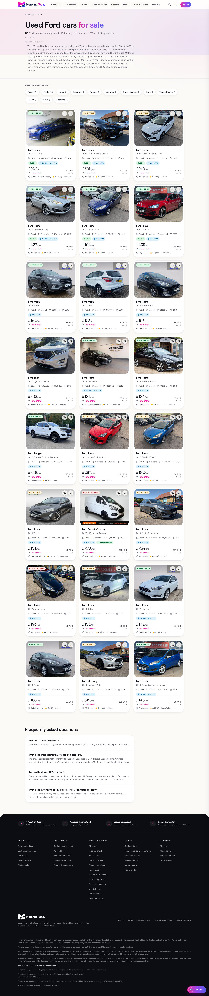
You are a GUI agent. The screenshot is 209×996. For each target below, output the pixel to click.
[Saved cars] (176, 4)
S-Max (32, 99)
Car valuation (95, 893)
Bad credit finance (62, 855)
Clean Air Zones (99, 4)
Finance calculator (97, 865)
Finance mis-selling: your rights (138, 851)
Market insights (131, 860)
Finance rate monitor (63, 860)
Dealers (156, 4)
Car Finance (70, 4)
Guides (84, 4)
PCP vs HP (58, 851)
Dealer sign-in (166, 860)
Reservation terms (143, 920)
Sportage (62, 99)
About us (164, 846)
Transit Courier (167, 92)
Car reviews (23, 855)
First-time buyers (132, 855)
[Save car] (70, 113)
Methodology (166, 851)
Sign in (186, 4)
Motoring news (131, 865)
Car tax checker (96, 860)
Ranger (94, 92)
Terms (130, 920)
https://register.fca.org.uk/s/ (111, 981)
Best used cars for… (27, 851)
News (125, 4)
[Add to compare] (64, 113)
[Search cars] (169, 4)
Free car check (95, 851)
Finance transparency (63, 865)
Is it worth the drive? (98, 874)
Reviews (115, 4)
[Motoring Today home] (32, 4)
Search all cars (24, 860)
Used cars (29, 14)
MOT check (94, 855)
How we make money (163, 920)
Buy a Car (55, 4)
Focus (32, 92)
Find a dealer (24, 865)
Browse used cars (26, 846)
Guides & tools (131, 846)
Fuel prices (94, 870)
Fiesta (48, 92)
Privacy (121, 920)
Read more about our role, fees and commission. (37, 965)
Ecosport (78, 92)
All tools (92, 846)
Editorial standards (168, 855)
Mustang (110, 92)
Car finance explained (63, 846)
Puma (46, 99)
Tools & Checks (140, 4)
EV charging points (97, 884)
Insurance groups (96, 879)
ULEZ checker (95, 889)
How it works (130, 870)
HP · (35, 173)
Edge (149, 92)
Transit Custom (131, 92)
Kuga (63, 92)
